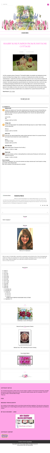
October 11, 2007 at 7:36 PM (11, 157)
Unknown (7, 108)
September (7, 299)
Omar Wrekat (29, 441)
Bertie (6, 133)
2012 (5, 280)
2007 (5, 287)
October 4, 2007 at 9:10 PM (11, 120)
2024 (5, 270)
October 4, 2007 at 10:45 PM (11, 130)
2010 (5, 283)
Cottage (6, 123)
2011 (5, 282)
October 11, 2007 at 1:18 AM (11, 149)
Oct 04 (7, 296)
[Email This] (9, 91)
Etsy (48, 4)
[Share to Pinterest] (14, 91)
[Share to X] (12, 91)
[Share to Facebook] (13, 91)
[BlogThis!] (10, 91)
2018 (5, 272)
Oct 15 (7, 293)
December (7, 289)
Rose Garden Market (24, 444)
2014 (5, 277)
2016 (5, 275)
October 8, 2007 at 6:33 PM (11, 142)
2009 (5, 284)
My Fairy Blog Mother (28, 445)
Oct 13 (7, 294)
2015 (5, 276)
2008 (5, 286)
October (7, 291)
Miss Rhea (7, 145)
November (7, 290)
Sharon (6, 152)
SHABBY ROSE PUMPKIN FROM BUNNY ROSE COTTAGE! (18, 297)
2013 (5, 279)
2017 (5, 273)
